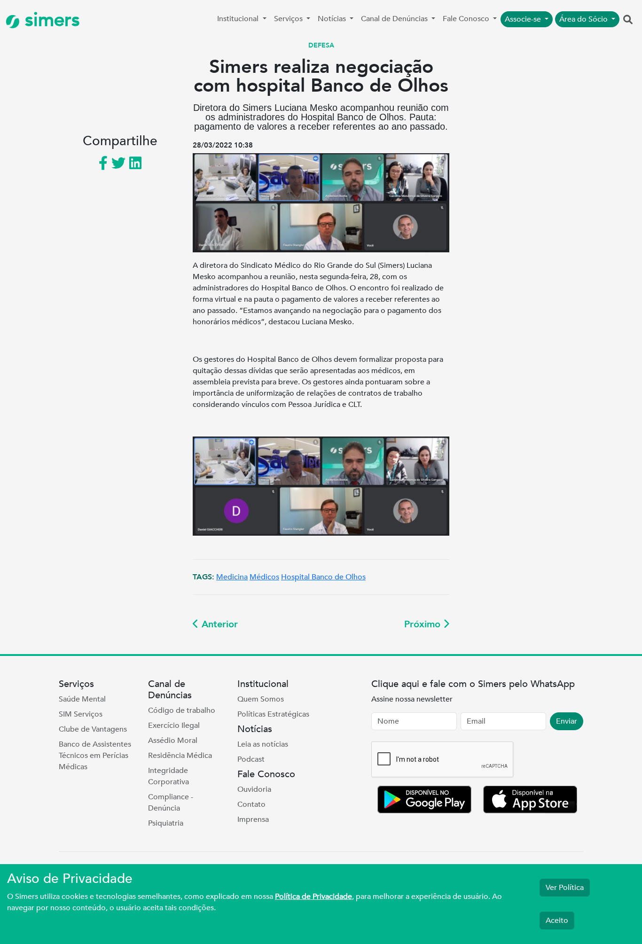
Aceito (557, 920)
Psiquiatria (165, 823)
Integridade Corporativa (168, 776)
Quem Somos (260, 699)
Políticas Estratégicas (273, 714)
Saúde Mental (82, 699)
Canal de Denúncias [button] (395, 19)
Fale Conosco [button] (467, 19)
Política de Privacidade (313, 896)
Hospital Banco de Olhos (323, 577)
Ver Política (565, 887)
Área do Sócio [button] (584, 19)
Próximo (423, 624)
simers (50, 20)
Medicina (232, 577)
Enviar (566, 721)
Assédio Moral (172, 740)
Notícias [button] (333, 19)
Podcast (251, 759)
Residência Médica (180, 755)
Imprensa (253, 819)
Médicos (264, 577)
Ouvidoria (254, 789)
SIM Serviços (80, 714)
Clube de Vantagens (93, 729)
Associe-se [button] (524, 19)
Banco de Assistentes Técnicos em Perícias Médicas (95, 755)
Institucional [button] (238, 19)
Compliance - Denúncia (170, 802)
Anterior (218, 624)
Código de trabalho (181, 710)
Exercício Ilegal (174, 725)
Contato (251, 804)
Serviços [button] (289, 19)
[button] (627, 20)
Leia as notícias (262, 744)
